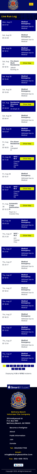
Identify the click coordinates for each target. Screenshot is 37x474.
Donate (13, 443)
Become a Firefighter (18, 427)
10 (13, 369)
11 (16, 369)
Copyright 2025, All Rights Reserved (18, 471)
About (12, 431)
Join (11, 439)
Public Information (17, 435)
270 (21, 369)
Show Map (27, 63)
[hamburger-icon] (31, 4)
